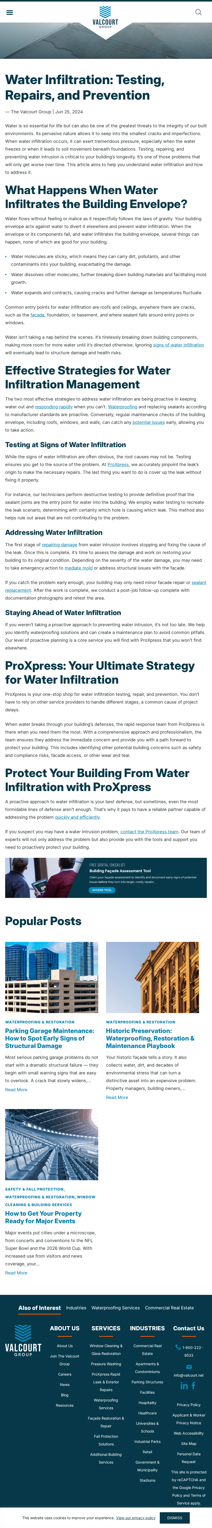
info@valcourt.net (190, 1371)
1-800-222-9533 (187, 1351)
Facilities (147, 1392)
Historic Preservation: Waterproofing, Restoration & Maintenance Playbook (150, 1038)
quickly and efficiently (77, 817)
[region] (106, 1518)
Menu (9, 13)
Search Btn (198, 12)
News (65, 1385)
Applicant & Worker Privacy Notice (188, 1419)
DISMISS (174, 1518)
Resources (64, 1405)
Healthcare (147, 1413)
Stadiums (147, 1480)
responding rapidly (54, 406)
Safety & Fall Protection (34, 1189)
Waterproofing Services (116, 1307)
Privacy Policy (189, 1405)
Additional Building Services (106, 1458)
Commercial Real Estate (169, 1307)
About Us (65, 1346)
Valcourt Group (106, 23)
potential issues (149, 422)
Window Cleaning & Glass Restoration (106, 1350)
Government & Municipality (147, 1466)
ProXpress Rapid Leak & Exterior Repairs (106, 1382)
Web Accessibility (189, 1433)
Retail (147, 1452)
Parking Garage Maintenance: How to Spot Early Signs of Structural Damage (49, 1038)
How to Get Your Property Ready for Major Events (43, 1217)
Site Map (188, 1444)
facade (37, 315)
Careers (64, 1374)
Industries (76, 1307)
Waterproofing (122, 406)
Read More (16, 1090)
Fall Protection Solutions (106, 1440)
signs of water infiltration (178, 345)
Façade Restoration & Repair (106, 1422)
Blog (65, 1395)
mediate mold (79, 568)
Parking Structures (147, 1382)
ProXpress (118, 464)
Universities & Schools (147, 1427)
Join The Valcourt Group (64, 1360)
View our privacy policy (136, 1518)
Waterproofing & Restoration (40, 1022)
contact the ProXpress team (149, 831)
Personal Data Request (189, 1458)
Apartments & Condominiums (147, 1368)
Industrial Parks (147, 1442)
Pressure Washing (106, 1364)
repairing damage (59, 544)
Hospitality (147, 1403)
